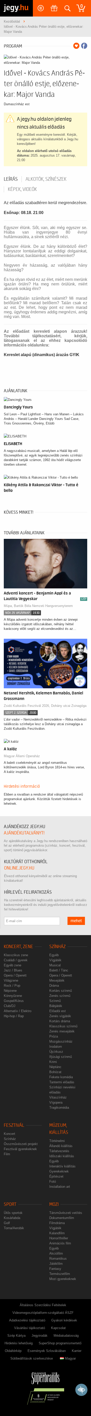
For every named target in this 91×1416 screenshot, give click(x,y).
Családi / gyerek (16, 960)
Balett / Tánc (58, 970)
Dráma (54, 985)
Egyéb (54, 955)
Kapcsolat (58, 1328)
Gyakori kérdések (64, 1320)
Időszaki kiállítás (61, 1156)
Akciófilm (56, 1253)
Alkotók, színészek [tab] (46, 179)
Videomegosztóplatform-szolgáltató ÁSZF (43, 1313)
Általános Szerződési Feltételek (43, 1305)
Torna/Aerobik (14, 1228)
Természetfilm (59, 1274)
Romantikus (58, 1258)
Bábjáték (55, 1006)
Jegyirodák (40, 1335)
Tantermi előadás (61, 1082)
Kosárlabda (12, 1218)
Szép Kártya (16, 1335)
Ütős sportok (13, 1213)
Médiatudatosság (66, 1335)
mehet (76, 921)
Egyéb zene (12, 965)
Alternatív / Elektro (17, 1011)
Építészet (56, 1176)
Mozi (54, 1204)
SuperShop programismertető (60, 1343)
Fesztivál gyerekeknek (20, 1149)
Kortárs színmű (60, 991)
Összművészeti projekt (21, 1144)
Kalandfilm (57, 1233)
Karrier (76, 1351)
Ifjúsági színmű (60, 1057)
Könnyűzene (13, 996)
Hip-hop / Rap (14, 1016)
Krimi (53, 1062)
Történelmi (57, 1141)
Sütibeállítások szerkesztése (31, 1358)
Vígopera (55, 1102)
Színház (57, 946)
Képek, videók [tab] (22, 189)
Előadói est (57, 1011)
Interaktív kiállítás (62, 1166)
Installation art (59, 1187)
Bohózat (55, 1072)
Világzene (11, 980)
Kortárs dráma (59, 1021)
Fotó (52, 1181)
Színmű (55, 1001)
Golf (7, 1223)
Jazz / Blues (13, 970)
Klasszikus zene (16, 955)
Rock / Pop (12, 985)
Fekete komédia (61, 1077)
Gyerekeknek (59, 1171)
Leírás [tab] (11, 179)
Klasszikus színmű (63, 1026)
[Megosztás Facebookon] (84, 46)
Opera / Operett (15, 975)
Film (7, 1154)
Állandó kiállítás (61, 1146)
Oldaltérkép (13, 1351)
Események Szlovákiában (47, 1351)
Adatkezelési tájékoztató (27, 1320)
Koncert (9, 1134)
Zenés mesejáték (62, 1031)
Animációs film (60, 1243)
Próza (53, 1036)
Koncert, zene (18, 946)
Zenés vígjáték (60, 1016)
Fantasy (55, 1269)
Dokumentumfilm (61, 1218)
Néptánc (55, 1067)
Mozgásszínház (61, 1041)
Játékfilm (56, 1264)
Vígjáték (55, 960)
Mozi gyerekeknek (62, 1279)
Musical (55, 965)
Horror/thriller (58, 1238)
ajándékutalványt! (24, 833)
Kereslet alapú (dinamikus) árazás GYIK (41, 355)
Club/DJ (9, 1006)
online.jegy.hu (19, 868)
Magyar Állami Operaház (22, 756)
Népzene (10, 991)
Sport (10, 1204)
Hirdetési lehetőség (19, 1343)
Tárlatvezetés (59, 1151)
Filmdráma (57, 1223)
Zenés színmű (59, 996)
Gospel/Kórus (14, 1001)
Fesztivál (14, 1125)
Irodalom (55, 1046)
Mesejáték (56, 980)
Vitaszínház (58, 1097)
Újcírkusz (56, 1052)
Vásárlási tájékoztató (29, 1328)
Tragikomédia (59, 1107)
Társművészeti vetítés (65, 1213)
